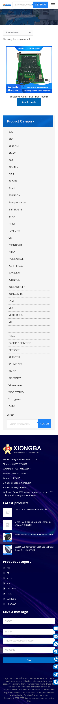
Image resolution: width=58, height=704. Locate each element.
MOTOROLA (16, 315)
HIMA (12, 251)
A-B (11, 132)
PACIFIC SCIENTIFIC (20, 343)
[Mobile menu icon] (53, 5)
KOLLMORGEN (17, 287)
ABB (11, 139)
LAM (11, 301)
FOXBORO (14, 230)
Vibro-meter (16, 385)
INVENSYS (14, 273)
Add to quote (29, 102)
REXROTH (14, 357)
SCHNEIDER (15, 364)
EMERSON (14, 195)
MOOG (12, 308)
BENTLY (13, 167)
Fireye (12, 223)
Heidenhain (15, 244)
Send (29, 660)
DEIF (11, 174)
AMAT (12, 153)
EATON (13, 181)
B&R (11, 160)
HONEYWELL (16, 258)
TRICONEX (15, 378)
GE (10, 237)
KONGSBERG (16, 294)
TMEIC (12, 371)
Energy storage (17, 202)
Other (12, 336)
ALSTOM (14, 146)
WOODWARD (16, 392)
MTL (11, 322)
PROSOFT (14, 350)
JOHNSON (14, 280)
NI (10, 329)
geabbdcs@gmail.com (21, 482)
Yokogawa (15, 399)
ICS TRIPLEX (16, 265)
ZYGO (12, 406)
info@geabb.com (19, 487)
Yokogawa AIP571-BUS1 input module (29, 96)
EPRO (12, 216)
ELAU (12, 188)
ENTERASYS (15, 209)
